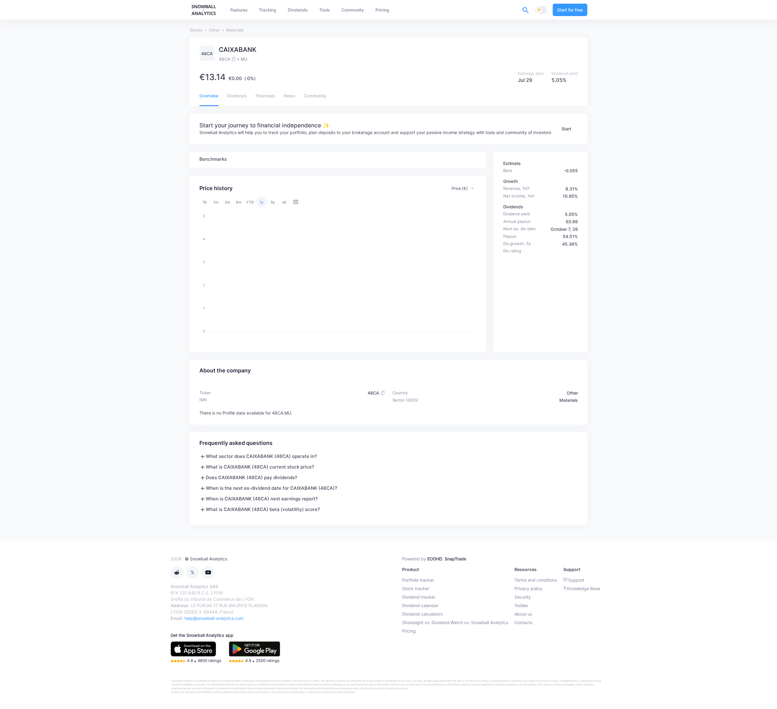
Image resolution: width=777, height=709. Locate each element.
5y (273, 202)
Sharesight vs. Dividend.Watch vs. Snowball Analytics (455, 622)
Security (522, 597)
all (284, 202)
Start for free (570, 9)
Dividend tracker (418, 597)
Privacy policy (528, 588)
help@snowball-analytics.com (214, 618)
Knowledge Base (583, 588)
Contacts (523, 622)
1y (261, 202)
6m (239, 202)
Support (576, 580)
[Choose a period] (295, 202)
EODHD (434, 558)
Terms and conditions (535, 580)
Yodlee (521, 605)
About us (523, 614)
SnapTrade (455, 558)
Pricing (409, 630)
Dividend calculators (422, 614)
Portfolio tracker (418, 580)
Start (566, 128)
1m (216, 202)
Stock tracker (415, 588)
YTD (250, 202)
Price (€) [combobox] (460, 188)
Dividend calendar (420, 605)
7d (204, 202)
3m (227, 202)
